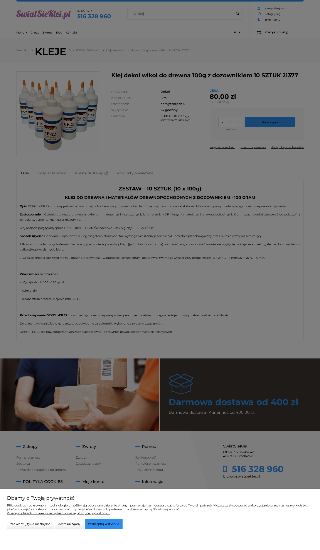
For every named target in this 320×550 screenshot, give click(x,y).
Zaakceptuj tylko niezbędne (30, 524)
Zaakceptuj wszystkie (103, 524)
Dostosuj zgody (69, 524)
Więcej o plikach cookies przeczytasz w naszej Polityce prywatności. (58, 513)
